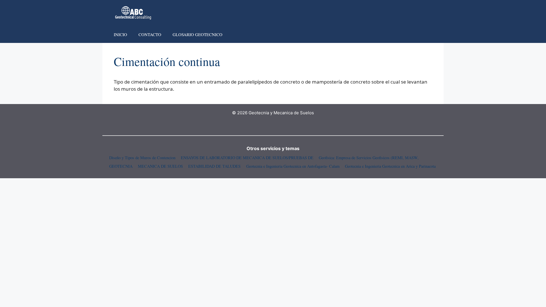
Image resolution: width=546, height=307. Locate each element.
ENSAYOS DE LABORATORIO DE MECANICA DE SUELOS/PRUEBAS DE (247, 157)
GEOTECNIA (121, 166)
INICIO (120, 34)
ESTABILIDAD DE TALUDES (214, 166)
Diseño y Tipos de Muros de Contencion (142, 157)
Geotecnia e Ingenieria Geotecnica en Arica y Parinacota (390, 166)
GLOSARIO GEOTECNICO (197, 34)
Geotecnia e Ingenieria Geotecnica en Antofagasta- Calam (293, 166)
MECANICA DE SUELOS (160, 166)
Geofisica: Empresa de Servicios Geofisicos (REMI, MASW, (369, 157)
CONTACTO (149, 34)
